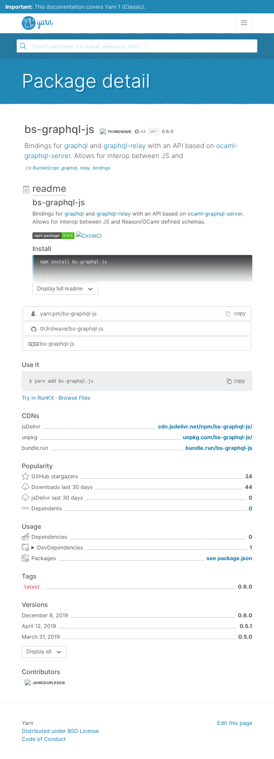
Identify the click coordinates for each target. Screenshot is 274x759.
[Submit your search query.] (23, 46)
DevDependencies (60, 547)
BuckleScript (46, 167)
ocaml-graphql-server (214, 213)
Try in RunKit (38, 397)
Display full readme (60, 288)
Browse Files (74, 397)
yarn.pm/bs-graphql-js (68, 313)
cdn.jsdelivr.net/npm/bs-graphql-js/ (205, 426)
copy (240, 313)
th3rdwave (120, 131)
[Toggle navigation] (244, 22)
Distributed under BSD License (60, 731)
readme (49, 188)
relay (85, 167)
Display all (38, 651)
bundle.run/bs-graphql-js (218, 448)
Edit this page (234, 723)
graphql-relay (125, 146)
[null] (53, 235)
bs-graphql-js (57, 343)
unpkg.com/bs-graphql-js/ (217, 437)
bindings (101, 167)
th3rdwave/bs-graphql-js (71, 328)
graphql (76, 146)
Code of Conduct (44, 739)
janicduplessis (48, 682)
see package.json (229, 558)
